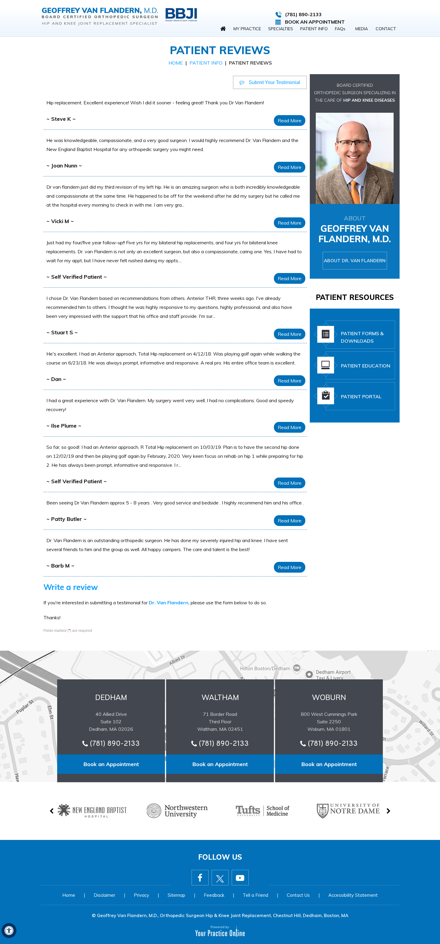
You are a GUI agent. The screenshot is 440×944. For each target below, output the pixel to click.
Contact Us (298, 895)
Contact (386, 28)
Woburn (329, 697)
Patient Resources (355, 297)
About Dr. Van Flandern (355, 260)
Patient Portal (361, 396)
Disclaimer (104, 895)
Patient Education (365, 366)
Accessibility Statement (353, 895)
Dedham (111, 697)
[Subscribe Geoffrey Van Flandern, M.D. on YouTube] (240, 877)
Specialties (280, 28)
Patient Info (314, 28)
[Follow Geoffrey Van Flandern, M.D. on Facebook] (200, 877)
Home (223, 28)
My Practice (247, 28)
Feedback (214, 895)
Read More (289, 120)
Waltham (220, 697)
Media (361, 28)
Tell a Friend (255, 895)
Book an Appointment (111, 764)
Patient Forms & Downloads (362, 337)
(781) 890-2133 (303, 14)
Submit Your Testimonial (274, 82)
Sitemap (176, 895)
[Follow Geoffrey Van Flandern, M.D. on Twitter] (220, 877)
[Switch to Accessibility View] (8, 930)
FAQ (340, 28)
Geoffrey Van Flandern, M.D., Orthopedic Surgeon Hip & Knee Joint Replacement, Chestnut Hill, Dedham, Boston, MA (222, 915)
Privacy (141, 895)
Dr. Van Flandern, (169, 603)
